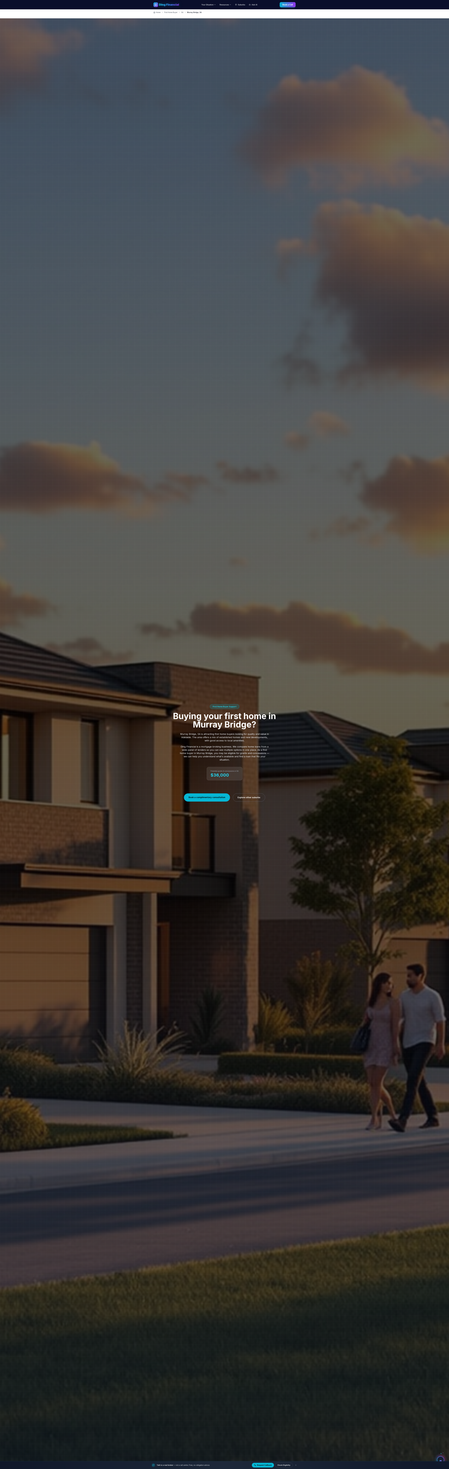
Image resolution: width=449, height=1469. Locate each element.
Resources (224, 5)
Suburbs (241, 5)
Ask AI (254, 5)
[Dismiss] (295, 1465)
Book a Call (287, 5)
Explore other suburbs (249, 797)
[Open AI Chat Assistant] (440, 1460)
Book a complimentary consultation (207, 797)
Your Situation (207, 5)
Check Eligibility (283, 1465)
